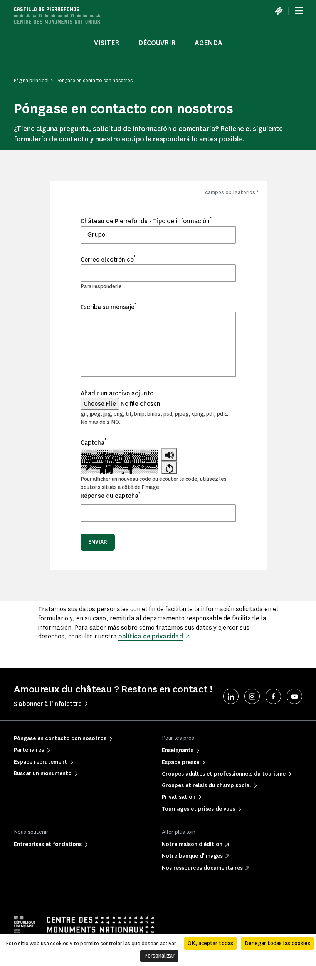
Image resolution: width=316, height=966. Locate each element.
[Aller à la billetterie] (278, 10)
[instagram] (252, 696)
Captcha (93, 442)
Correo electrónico (108, 259)
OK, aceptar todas (210, 943)
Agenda (208, 42)
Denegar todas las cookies (277, 943)
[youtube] (294, 696)
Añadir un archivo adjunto (117, 393)
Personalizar (159, 955)
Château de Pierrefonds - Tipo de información (146, 221)
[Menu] (299, 11)
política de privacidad (150, 636)
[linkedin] (231, 696)
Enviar (97, 542)
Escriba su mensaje (108, 306)
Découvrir (156, 42)
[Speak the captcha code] (169, 454)
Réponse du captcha (110, 495)
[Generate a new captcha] (169, 467)
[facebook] (273, 696)
